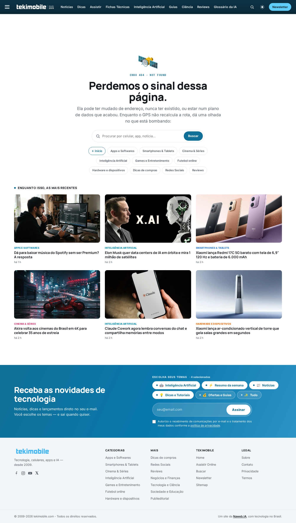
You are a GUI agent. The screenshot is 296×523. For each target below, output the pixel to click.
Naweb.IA (239, 516)
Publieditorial (160, 498)
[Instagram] (23, 473)
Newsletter (280, 7)
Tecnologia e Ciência (165, 485)
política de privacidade (205, 425)
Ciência (187, 7)
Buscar (193, 136)
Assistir (95, 7)
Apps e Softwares (122, 151)
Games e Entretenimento (152, 160)
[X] (37, 473)
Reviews (203, 7)
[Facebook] (16, 473)
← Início (97, 151)
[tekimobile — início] (35, 7)
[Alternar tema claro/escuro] (262, 7)
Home (200, 457)
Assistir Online (206, 464)
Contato (247, 464)
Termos (247, 478)
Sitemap (202, 485)
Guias (173, 7)
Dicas (81, 7)
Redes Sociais (174, 170)
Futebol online (187, 160)
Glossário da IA (225, 7)
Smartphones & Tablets (158, 151)
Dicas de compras (145, 170)
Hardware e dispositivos (108, 170)
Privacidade (250, 471)
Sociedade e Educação (167, 491)
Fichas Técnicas (118, 7)
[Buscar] (252, 7)
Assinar (238, 410)
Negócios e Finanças (165, 478)
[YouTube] (30, 473)
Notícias (67, 7)
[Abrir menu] (7, 6)
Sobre (246, 457)
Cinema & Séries (193, 151)
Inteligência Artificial (149, 7)
